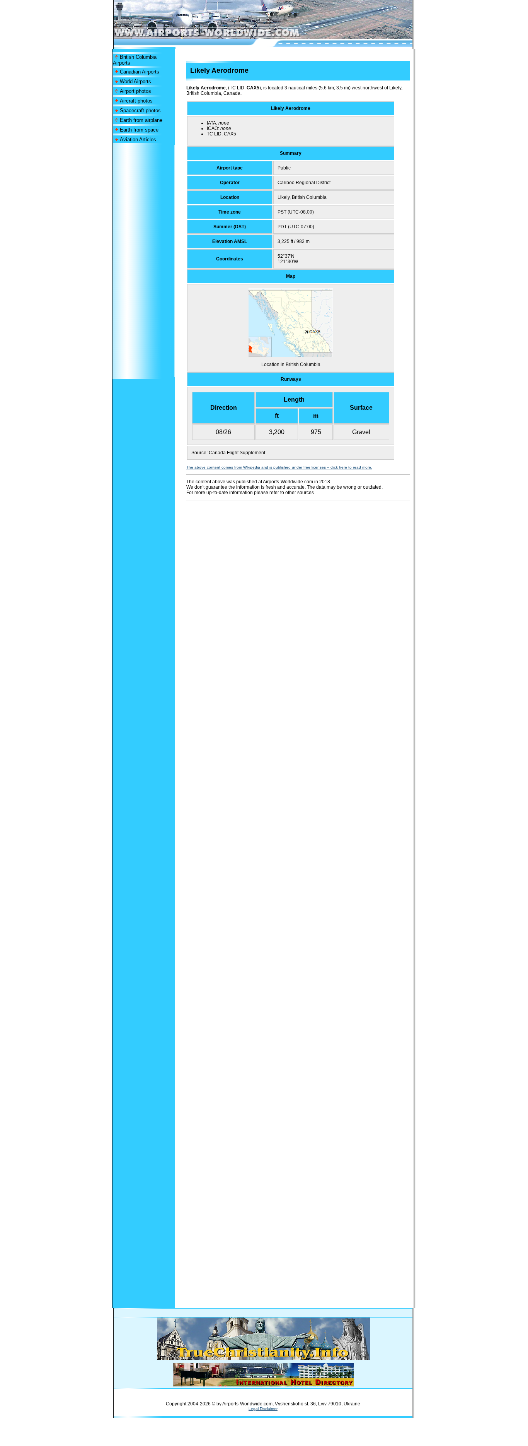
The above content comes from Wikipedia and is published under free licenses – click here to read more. (279, 467)
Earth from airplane (141, 120)
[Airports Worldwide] (224, 36)
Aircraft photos (136, 101)
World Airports (135, 81)
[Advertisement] (143, 261)
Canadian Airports (139, 72)
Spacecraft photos (140, 110)
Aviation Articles (138, 139)
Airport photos (135, 91)
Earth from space (139, 130)
